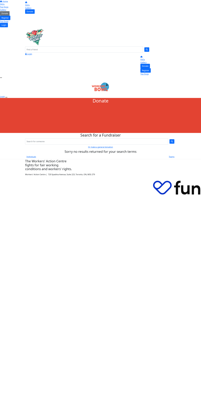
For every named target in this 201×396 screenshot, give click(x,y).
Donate (30, 11)
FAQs (27, 5)
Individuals (31, 156)
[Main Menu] (1, 77)
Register (5, 18)
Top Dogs (4, 21)
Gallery (28, 8)
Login (4, 25)
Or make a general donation (100, 147)
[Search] (146, 49)
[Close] (6, 97)
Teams (171, 156)
